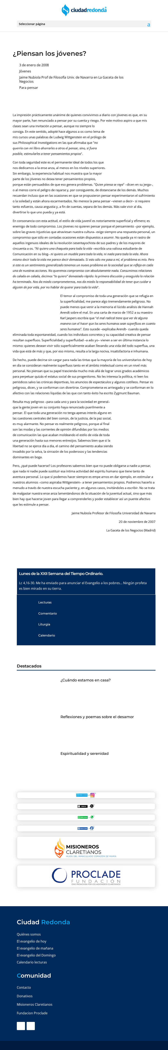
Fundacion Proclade (32, 1013)
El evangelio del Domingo (36, 955)
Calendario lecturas (32, 962)
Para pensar (28, 87)
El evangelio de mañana (35, 948)
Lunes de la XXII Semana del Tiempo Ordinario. (61, 573)
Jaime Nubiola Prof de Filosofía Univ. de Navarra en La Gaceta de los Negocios (71, 79)
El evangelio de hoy (31, 941)
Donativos (25, 996)
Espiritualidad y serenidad (84, 753)
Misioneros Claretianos (34, 1004)
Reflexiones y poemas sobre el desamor (97, 717)
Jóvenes (25, 71)
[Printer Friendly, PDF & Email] (143, 100)
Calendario (46, 635)
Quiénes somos (29, 934)
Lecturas (45, 602)
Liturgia (44, 624)
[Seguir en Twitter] (31, 1026)
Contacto (24, 987)
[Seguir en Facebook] (21, 1026)
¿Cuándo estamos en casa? (85, 680)
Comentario (47, 613)
